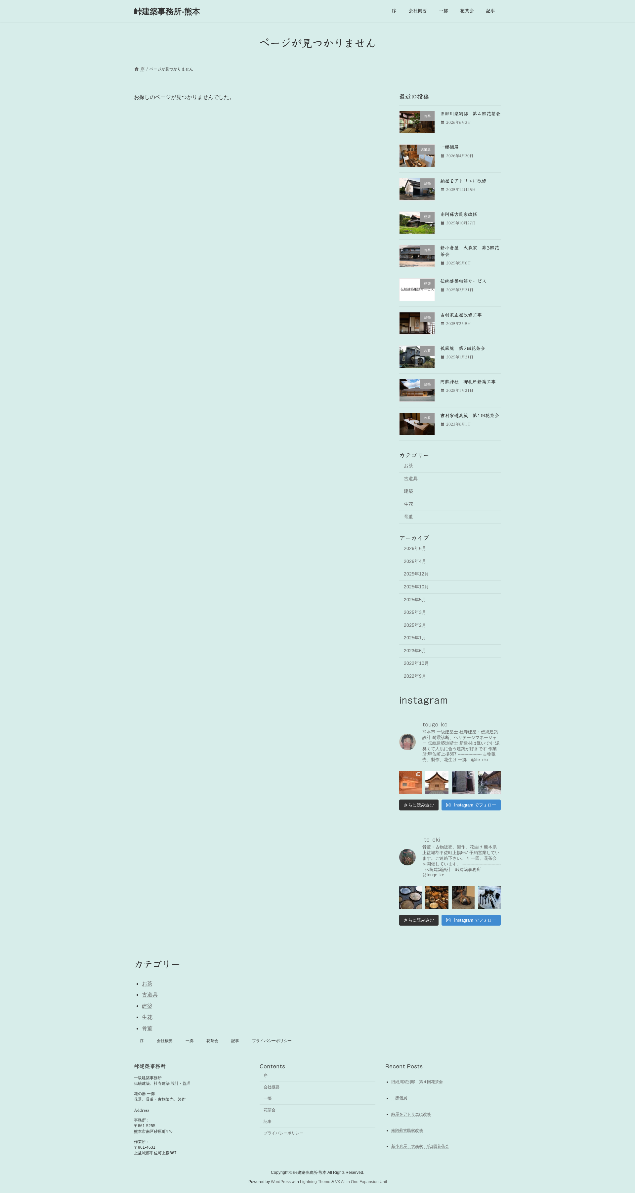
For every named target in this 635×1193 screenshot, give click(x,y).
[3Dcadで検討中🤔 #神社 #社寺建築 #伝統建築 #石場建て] (410, 782)
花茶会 (212, 1040)
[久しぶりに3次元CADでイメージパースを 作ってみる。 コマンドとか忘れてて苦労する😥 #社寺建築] (437, 782)
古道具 (411, 478)
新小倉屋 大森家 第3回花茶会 (420, 1146)
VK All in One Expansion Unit (361, 1181)
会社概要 (165, 1040)
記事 (235, 1040)
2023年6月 (415, 650)
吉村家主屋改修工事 (461, 315)
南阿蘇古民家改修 (458, 214)
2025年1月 (415, 637)
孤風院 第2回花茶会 (462, 348)
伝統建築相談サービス (463, 281)
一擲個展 (449, 147)
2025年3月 (415, 612)
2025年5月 (415, 599)
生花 (408, 504)
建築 (408, 491)
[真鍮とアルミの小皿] (410, 897)
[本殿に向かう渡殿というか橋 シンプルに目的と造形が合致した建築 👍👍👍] (489, 782)
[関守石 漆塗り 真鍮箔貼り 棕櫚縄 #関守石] (463, 897)
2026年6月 (415, 548)
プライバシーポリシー (272, 1040)
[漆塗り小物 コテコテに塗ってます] (489, 897)
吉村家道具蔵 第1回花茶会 (469, 415)
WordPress (281, 1181)
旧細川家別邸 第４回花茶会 (470, 114)
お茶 (408, 465)
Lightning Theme (315, 1181)
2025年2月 (415, 625)
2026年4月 (415, 561)
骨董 (408, 517)
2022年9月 (415, 676)
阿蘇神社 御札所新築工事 (468, 382)
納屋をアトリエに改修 (463, 181)
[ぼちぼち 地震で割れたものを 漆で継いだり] (437, 897)
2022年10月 (416, 663)
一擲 (189, 1040)
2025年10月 (416, 586)
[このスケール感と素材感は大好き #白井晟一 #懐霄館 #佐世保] (463, 782)
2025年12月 (416, 574)
